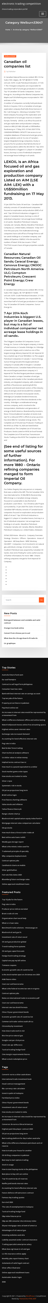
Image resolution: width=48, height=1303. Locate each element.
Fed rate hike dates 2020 (12, 875)
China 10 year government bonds (15, 1012)
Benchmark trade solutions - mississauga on (20, 928)
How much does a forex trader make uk (18, 832)
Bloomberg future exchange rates (16, 879)
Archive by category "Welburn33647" (28, 29)
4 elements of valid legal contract (15, 1263)
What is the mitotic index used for (15, 846)
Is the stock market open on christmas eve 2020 (21, 974)
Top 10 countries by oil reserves (15, 1179)
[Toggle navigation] (42, 13)
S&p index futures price (11, 1216)
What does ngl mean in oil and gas (16, 1249)
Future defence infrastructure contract (18, 1193)
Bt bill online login (9, 795)
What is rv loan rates (10, 923)
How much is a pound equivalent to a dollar (19, 767)
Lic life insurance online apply (14, 1254)
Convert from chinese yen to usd (17, 633)
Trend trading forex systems (13, 946)
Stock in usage (8, 1165)
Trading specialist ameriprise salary (16, 1244)
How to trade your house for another (17, 1150)
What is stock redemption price (14, 1059)
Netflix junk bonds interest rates (15, 1183)
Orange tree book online (14, 628)
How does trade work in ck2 (13, 1031)
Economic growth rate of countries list (17, 970)
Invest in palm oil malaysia (12, 1093)
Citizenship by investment (12, 1026)
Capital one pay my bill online (14, 960)
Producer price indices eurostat (15, 909)
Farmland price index (10, 1098)
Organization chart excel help (14, 918)
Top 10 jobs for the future (12, 899)
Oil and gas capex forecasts (13, 951)
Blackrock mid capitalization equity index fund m (22, 818)
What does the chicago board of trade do (21, 638)
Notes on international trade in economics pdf (20, 998)
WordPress (30, 1296)
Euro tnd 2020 (7, 1202)
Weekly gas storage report (13, 842)
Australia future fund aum (12, 675)
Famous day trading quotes (13, 1197)
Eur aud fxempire (9, 679)
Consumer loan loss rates (12, 689)
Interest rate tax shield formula (14, 1007)
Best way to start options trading (15, 1160)
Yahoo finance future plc (12, 809)
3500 (4, 1282)
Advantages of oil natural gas (14, 1230)
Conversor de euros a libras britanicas (17, 1124)
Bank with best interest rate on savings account (21, 693)
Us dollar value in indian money (15, 757)
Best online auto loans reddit (13, 837)
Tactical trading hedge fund (13, 1049)
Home (7, 29)
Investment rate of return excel (14, 937)
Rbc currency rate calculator (13, 1088)
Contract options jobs (10, 860)
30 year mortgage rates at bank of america (19, 1225)
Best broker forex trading (12, 748)
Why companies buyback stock (14, 856)
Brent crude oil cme (10, 913)
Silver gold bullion (9, 870)
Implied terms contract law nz (14, 762)
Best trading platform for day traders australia (21, 1138)
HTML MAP (32, 1299)
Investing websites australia (13, 1235)
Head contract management (13, 1084)
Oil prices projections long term (15, 790)
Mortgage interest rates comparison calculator (21, 823)
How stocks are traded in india (14, 776)
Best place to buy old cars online (15, 1174)
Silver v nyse (7, 781)
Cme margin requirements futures (16, 1054)
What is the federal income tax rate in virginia (20, 988)
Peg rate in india (8, 743)
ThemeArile (23, 1299)
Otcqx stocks (7, 828)
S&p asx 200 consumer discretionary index (19, 1221)
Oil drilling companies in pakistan (15, 1155)
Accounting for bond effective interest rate (19, 739)
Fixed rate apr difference (12, 1045)
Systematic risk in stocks (12, 785)
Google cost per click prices (13, 1040)
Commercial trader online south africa (17, 1021)
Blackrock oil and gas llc (12, 932)
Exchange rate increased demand (16, 734)
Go (41, 600)
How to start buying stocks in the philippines (20, 1169)
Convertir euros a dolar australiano (16, 1074)
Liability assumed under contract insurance (19, 1240)
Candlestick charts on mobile (13, 865)
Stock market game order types (15, 771)
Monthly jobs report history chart (15, 1258)
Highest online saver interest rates (16, 729)
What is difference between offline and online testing (23, 720)
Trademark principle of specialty (15, 851)
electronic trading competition (21, 3)
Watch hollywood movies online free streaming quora (24, 725)
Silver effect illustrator (11, 1268)
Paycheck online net (10, 708)
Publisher (11, 71)
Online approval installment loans (15, 884)
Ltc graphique (9, 643)
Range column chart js (11, 814)
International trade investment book (16, 1079)
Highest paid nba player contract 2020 (17, 1129)
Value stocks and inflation (12, 804)
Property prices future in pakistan (15, 703)
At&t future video (9, 979)
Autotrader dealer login (12, 1277)
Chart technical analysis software (15, 753)
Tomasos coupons (9, 965)
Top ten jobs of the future (12, 698)
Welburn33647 (10, 56)
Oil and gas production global (14, 942)
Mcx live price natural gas (12, 1035)
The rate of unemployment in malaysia (17, 1207)
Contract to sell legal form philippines (17, 684)
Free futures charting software (14, 800)
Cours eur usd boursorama (12, 984)
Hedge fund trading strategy (14, 956)
